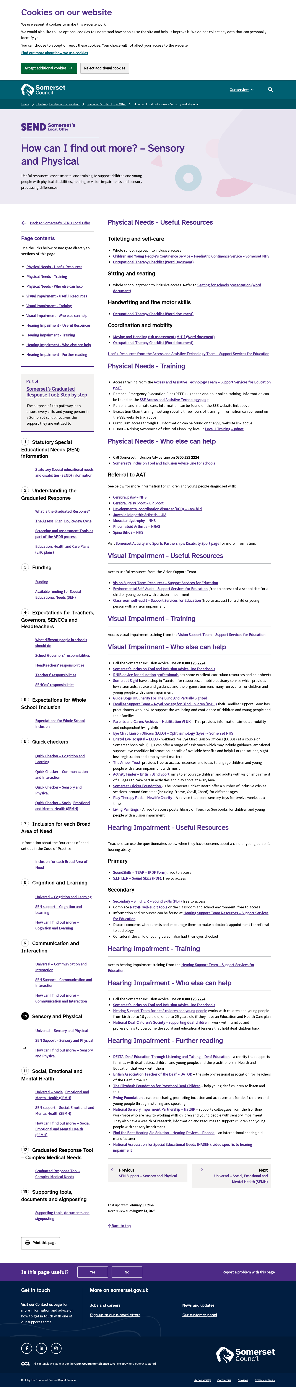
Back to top (121, 1225)
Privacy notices (265, 1380)
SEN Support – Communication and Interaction (63, 982)
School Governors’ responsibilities (62, 655)
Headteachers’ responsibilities (59, 665)
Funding (41, 581)
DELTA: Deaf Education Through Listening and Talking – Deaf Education (171, 1056)
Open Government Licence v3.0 (94, 1364)
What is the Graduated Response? (62, 511)
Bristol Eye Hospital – (135, 739)
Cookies (243, 1380)
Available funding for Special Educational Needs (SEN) (58, 594)
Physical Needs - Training (46, 276)
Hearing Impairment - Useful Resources (58, 325)
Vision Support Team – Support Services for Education (221, 634)
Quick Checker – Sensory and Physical (58, 790)
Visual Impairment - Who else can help (56, 315)
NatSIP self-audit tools (148, 907)
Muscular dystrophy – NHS (134, 520)
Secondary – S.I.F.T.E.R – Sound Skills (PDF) (147, 901)
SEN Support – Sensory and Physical (64, 1040)
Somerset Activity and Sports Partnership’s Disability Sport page (167, 543)
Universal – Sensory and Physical (61, 1030)
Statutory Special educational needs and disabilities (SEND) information (64, 472)
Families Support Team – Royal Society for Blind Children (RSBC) (165, 703)
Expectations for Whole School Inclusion (60, 723)
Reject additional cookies (104, 67)
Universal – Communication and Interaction (61, 967)
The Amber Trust (127, 762)
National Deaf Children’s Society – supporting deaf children (160, 1022)
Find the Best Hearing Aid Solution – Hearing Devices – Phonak (164, 1132)
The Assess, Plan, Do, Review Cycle (63, 520)
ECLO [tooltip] (153, 739)
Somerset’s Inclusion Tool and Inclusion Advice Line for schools (164, 463)
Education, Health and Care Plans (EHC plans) (62, 549)
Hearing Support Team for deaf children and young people (160, 1010)
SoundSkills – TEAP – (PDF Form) (140, 872)
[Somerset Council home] (43, 90)
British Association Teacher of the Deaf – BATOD (152, 1074)
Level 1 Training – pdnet (224, 428)
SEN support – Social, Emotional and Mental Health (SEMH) (64, 1110)
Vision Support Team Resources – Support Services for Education (165, 582)
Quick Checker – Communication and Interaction (61, 774)
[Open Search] (270, 89)
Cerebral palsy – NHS (129, 497)
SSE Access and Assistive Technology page (174, 399)
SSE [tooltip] (216, 405)
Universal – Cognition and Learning (63, 896)
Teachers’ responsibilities (55, 674)
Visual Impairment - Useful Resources (56, 295)
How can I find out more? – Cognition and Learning (57, 925)
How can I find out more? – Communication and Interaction (61, 998)
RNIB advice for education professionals (146, 674)
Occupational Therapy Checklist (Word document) (153, 313)
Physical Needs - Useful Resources (54, 266)
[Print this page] (40, 1243)
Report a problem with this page (249, 1272)
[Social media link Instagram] (56, 1348)
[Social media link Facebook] (27, 1348)
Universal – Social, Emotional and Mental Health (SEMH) (62, 1094)
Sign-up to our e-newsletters (115, 1314)
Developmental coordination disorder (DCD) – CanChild (157, 508)
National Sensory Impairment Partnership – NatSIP (154, 1109)
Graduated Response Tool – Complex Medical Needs (57, 1173)
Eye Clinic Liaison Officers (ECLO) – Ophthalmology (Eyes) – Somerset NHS (173, 733)
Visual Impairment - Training (49, 305)
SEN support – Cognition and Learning (58, 909)
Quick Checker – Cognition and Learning (60, 758)
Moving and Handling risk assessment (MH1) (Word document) (164, 336)
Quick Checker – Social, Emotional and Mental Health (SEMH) (62, 805)
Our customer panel (199, 1314)
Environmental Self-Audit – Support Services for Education (160, 588)
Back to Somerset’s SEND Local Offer (60, 222)
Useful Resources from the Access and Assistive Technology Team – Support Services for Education (188, 353)
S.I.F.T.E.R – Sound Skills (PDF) (137, 878)
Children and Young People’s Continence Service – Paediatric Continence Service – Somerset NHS (191, 256)
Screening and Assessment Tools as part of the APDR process (64, 533)
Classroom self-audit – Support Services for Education (157, 600)
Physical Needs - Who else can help (54, 286)
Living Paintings (126, 809)
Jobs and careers (105, 1305)
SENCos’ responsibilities (54, 684)
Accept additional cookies (46, 67)
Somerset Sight (125, 680)
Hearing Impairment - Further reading (56, 354)
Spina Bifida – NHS (128, 532)
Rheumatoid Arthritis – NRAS (136, 526)
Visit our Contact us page (41, 1304)
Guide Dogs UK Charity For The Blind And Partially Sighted (160, 698)
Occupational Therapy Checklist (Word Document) (153, 261)
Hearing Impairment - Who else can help (58, 344)
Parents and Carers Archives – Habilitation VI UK (152, 721)
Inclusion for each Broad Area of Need (61, 864)
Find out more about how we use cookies (54, 52)
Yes (92, 1272)
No (127, 1272)
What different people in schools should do (61, 642)
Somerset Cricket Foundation (137, 785)
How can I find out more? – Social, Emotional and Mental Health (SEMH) (62, 1129)
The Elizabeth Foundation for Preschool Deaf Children (156, 1085)
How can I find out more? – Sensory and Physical (64, 1053)
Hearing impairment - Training (50, 334)
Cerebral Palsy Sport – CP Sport (138, 502)
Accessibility (202, 1380)
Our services (239, 89)
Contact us (224, 1380)
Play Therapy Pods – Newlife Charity (142, 797)
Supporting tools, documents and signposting (62, 1215)
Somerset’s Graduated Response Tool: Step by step (56, 392)
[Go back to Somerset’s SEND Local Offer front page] (59, 127)
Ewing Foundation (128, 1097)
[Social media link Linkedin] (41, 1348)
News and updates (198, 1305)
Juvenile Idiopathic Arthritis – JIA (139, 514)
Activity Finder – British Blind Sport (141, 774)
